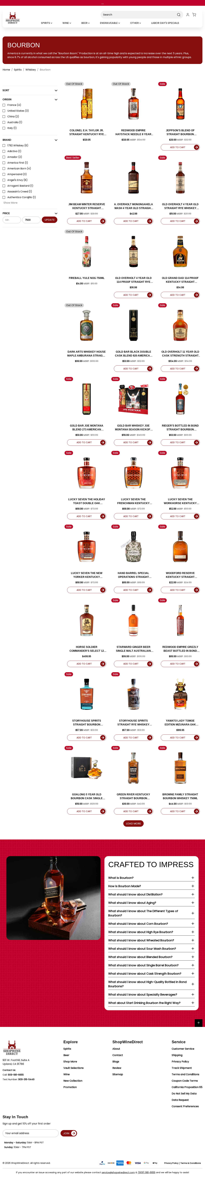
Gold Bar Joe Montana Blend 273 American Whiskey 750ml (86, 427)
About (116, 1049)
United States (18, 111)
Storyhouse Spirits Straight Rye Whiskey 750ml (133, 723)
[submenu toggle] (54, 23)
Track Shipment (182, 1068)
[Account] (188, 15)
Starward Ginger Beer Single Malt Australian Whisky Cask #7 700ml (133, 649)
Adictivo (14, 151)
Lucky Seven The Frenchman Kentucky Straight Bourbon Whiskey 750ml (133, 501)
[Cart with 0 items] (196, 15)
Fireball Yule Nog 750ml (87, 278)
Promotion (70, 1087)
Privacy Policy (180, 1061)
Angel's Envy (17, 180)
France (14, 105)
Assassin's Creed (19, 191)
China (13, 116)
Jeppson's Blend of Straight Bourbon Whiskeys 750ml (180, 132)
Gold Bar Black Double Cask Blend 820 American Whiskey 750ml (133, 354)
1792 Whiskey (17, 145)
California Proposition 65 (187, 1087)
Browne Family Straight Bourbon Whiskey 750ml (180, 796)
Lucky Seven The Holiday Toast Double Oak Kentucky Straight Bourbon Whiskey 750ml (86, 501)
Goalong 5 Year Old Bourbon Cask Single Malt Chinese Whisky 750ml (86, 796)
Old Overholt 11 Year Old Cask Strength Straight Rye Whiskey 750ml (180, 354)
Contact (117, 1055)
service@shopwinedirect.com (118, 1172)
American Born (19, 168)
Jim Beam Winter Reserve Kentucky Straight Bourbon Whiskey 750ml (86, 206)
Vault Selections (73, 1068)
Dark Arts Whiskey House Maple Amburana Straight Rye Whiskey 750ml (86, 354)
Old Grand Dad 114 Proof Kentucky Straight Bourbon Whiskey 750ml (180, 280)
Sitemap (117, 1074)
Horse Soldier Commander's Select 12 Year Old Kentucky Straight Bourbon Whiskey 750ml (87, 649)
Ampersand (17, 174)
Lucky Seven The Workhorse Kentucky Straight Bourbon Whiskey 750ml (180, 501)
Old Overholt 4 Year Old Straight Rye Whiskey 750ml (180, 206)
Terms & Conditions (190, 1163)
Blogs (115, 1061)
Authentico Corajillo (21, 197)
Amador (14, 157)
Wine (66, 1074)
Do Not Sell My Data (184, 1093)
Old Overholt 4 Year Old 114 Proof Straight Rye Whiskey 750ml (133, 280)
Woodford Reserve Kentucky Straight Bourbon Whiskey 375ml (180, 575)
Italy (12, 128)
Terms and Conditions (185, 1074)
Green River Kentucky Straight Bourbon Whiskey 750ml (133, 796)
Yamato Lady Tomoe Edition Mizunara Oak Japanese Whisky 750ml (180, 723)
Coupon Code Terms (185, 1081)
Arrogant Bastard (20, 186)
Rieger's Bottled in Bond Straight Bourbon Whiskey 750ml (180, 427)
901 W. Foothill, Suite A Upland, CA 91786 (16, 1062)
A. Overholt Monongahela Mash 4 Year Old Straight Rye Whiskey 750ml (133, 206)
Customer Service (183, 1049)
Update (50, 220)
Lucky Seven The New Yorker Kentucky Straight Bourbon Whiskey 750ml (86, 575)
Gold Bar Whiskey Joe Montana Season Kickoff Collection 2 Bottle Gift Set (133, 427)
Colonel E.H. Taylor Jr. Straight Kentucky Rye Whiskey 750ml (86, 132)
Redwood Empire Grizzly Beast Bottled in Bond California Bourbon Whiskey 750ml (180, 649)
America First (17, 163)
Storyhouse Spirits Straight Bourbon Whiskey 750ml (86, 723)
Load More (133, 823)
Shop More (70, 1061)
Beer (66, 1055)
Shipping (177, 1055)
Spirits (67, 1049)
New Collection (72, 1081)
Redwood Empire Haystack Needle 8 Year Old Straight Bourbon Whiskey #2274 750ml (133, 132)
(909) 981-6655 (146, 1172)
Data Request (180, 1100)
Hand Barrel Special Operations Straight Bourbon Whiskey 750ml (133, 575)
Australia (14, 122)
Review (116, 1068)
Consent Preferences (185, 1106)
